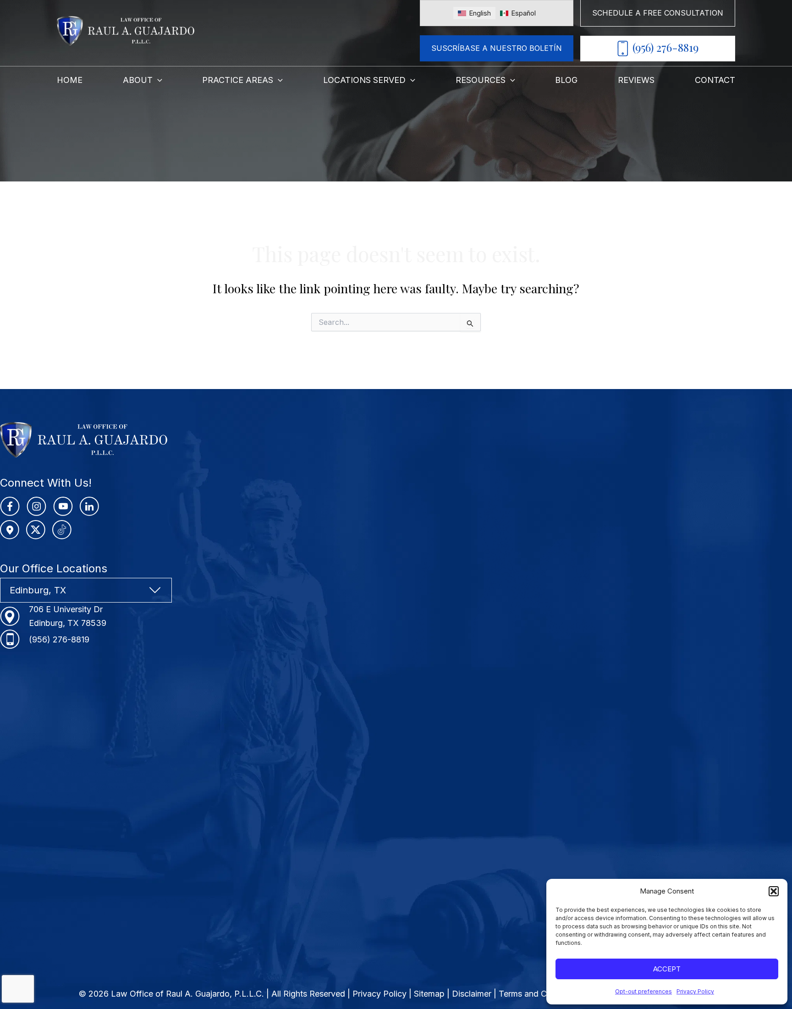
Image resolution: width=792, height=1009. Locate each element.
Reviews (636, 80)
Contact (715, 80)
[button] (773, 891)
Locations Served (364, 80)
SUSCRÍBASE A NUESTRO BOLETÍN (496, 48)
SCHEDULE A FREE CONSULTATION (657, 12)
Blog (566, 80)
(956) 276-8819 (665, 47)
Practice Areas (237, 80)
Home (69, 80)
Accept (667, 969)
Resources (481, 80)
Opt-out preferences (643, 991)
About (138, 80)
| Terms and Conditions (538, 993)
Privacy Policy (695, 991)
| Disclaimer (470, 993)
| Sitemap (428, 993)
